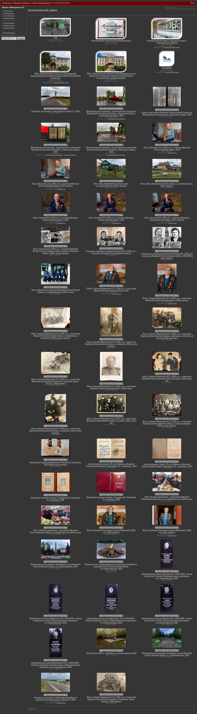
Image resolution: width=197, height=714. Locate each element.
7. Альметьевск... (9, 25)
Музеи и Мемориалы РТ (42, 3)
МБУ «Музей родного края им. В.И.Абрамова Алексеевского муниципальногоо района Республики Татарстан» (56, 76)
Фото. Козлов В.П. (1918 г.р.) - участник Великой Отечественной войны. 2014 (55, 219)
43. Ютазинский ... (9, 33)
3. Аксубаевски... (9, 15)
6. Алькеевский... (9, 23)
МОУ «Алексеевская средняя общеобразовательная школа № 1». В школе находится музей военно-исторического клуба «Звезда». (111, 76)
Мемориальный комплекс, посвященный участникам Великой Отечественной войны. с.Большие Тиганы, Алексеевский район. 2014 (111, 113)
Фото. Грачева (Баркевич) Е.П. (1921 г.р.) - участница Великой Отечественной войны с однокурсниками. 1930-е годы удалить (166, 423)
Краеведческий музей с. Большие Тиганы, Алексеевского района (167, 42)
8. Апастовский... (9, 28)
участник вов (169, 72)
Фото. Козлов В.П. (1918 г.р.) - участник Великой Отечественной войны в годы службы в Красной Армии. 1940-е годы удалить (55, 251)
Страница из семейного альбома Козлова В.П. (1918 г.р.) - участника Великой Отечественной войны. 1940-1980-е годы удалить (167, 256)
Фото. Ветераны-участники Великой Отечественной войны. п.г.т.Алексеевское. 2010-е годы (55, 291)
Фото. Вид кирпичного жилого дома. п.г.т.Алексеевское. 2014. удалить (167, 185)
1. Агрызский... (8, 11)
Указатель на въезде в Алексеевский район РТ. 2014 (55, 111)
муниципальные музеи (172, 47)
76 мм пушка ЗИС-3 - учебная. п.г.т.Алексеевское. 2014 (111, 653)
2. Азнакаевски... (9, 13)
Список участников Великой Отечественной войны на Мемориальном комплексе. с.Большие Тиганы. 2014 (166, 113)
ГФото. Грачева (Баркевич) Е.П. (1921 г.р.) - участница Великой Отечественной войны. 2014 (111, 289)
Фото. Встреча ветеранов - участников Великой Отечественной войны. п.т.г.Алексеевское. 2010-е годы (166, 498)
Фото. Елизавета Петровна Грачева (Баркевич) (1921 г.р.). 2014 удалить (111, 531)
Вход (192, 3)
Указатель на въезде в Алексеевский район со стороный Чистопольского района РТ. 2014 (55, 698)
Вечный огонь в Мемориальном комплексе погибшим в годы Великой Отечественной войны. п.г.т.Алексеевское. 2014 (111, 566)
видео (177, 72)
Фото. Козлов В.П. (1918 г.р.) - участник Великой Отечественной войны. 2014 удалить (167, 219)
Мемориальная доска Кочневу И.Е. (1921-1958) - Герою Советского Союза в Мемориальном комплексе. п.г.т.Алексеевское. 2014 (167, 576)
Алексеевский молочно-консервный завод (111, 41)
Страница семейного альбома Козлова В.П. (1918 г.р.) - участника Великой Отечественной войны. (111, 252)
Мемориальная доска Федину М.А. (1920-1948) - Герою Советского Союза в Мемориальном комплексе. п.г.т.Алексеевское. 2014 (167, 620)
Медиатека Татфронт (22, 3)
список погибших (70, 155)
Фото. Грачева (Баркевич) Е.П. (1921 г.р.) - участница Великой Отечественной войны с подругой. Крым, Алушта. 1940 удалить (55, 381)
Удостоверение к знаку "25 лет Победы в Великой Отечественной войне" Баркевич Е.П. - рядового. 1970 (111, 465)
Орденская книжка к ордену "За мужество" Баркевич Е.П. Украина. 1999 (55, 499)
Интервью (167, 68)
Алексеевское (61, 703)
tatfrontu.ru (6, 3)
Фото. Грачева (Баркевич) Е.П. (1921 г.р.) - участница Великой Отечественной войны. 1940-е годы (111, 387)
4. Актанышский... (9, 18)
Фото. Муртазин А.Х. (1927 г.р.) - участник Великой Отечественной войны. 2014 (166, 148)
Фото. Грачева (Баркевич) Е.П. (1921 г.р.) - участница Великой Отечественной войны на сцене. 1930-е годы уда (167, 378)
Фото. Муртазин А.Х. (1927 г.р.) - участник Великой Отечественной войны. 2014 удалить (55, 185)
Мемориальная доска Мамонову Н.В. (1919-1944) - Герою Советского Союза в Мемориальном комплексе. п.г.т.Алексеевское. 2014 (55, 620)
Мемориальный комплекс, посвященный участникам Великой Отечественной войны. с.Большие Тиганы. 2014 (56, 149)
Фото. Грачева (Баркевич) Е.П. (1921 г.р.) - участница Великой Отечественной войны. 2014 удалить (166, 299)
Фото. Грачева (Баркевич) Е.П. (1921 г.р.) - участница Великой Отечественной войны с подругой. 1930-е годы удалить (111, 344)
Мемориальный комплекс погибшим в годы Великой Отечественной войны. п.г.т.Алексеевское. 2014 (55, 565)
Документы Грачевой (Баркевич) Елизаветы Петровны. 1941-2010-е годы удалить (55, 463)
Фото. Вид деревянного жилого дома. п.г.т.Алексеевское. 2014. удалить (111, 185)
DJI (55, 38)
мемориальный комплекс (116, 119)
